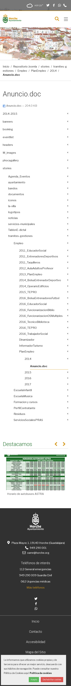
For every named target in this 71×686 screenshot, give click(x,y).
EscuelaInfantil (23, 390)
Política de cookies (41, 673)
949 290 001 (37, 548)
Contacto (35, 631)
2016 (28, 378)
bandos (12, 188)
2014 (53, 70)
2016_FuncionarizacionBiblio (36, 310)
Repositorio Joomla (25, 66)
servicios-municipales (21, 224)
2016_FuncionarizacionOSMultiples (41, 316)
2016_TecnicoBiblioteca (34, 322)
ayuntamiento (16, 182)
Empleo (22, 70)
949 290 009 (27, 575)
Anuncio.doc (14, 105)
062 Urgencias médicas (35, 581)
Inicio (6, 66)
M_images (9, 152)
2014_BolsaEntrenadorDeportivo (40, 280)
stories (45, 66)
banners (8, 121)
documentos (16, 194)
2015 (28, 372)
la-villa (12, 206)
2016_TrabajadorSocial (33, 333)
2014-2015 (10, 113)
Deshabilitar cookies (52, 679)
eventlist (8, 137)
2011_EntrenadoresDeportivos (38, 256)
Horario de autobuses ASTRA (25, 494)
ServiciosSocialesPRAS (28, 420)
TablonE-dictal (17, 230)
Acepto (34, 679)
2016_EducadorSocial (33, 304)
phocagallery (11, 160)
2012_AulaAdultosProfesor (36, 268)
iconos (12, 200)
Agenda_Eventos (19, 176)
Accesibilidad (35, 642)
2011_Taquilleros (29, 262)
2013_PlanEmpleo (30, 274)
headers (8, 145)
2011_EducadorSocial (32, 250)
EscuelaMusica (23, 396)
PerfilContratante (24, 408)
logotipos (14, 212)
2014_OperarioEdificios (34, 286)
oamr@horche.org (38, 552)
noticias (13, 218)
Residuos (19, 414)
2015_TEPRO (28, 292)
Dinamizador (26, 339)
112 (22, 569)
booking (8, 129)
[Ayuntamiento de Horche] (12, 22)
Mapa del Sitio (35, 652)
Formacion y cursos (26, 402)
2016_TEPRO (28, 327)
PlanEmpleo (38, 70)
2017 (28, 384)
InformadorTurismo (31, 345)
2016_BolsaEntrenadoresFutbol (39, 298)
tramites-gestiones (20, 236)
